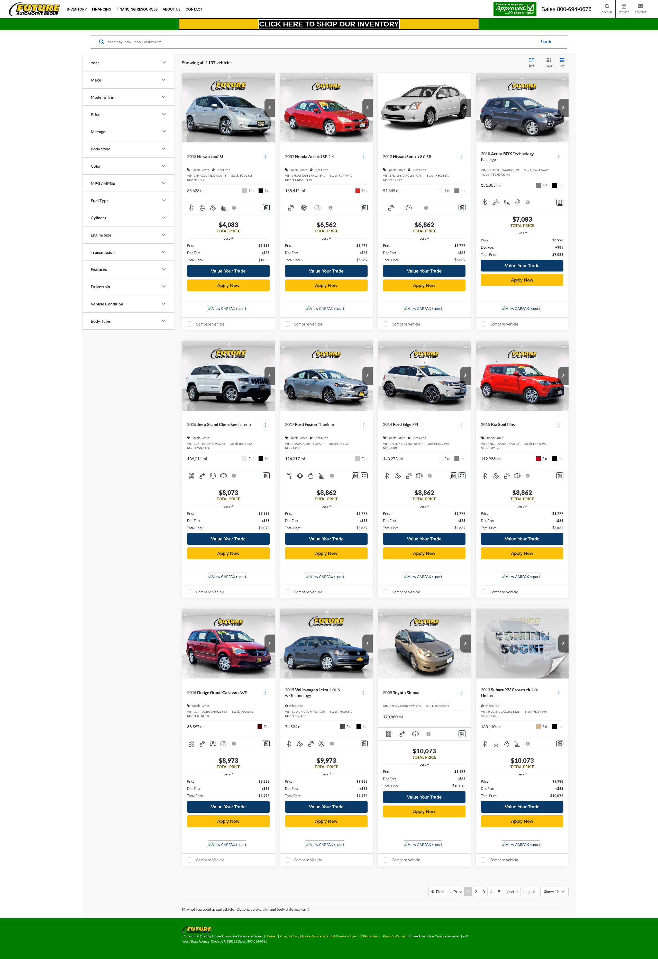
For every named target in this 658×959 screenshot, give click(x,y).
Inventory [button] (77, 9)
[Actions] (265, 156)
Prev (456, 891)
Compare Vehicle (210, 324)
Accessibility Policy (314, 936)
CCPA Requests (369, 936)
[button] (269, 108)
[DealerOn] (197, 929)
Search (546, 42)
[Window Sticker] (364, 475)
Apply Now (228, 285)
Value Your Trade (228, 271)
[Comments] (266, 207)
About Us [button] (171, 9)
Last (528, 891)
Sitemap (271, 936)
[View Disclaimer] (234, 207)
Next (511, 891)
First (439, 891)
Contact (194, 9)
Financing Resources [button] (137, 9)
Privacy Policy (289, 936)
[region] (228, 253)
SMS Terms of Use (343, 936)
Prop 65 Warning (395, 936)
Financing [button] (101, 9)
